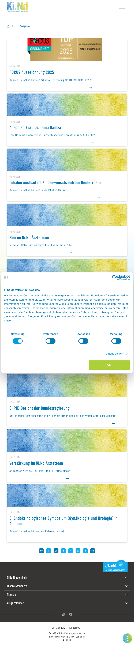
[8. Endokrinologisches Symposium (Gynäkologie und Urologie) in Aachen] (67, 495)
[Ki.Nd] (17, 7)
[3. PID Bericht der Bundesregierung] (67, 385)
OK (109, 364)
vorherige (41, 550)
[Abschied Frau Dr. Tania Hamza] (67, 105)
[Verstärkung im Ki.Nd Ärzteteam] (67, 440)
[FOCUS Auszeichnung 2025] (67, 49)
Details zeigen (114, 353)
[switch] (50, 341)
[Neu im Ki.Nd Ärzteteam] (67, 215)
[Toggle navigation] (123, 7)
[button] (67, 578)
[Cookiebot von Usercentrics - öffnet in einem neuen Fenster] (114, 277)
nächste (92, 550)
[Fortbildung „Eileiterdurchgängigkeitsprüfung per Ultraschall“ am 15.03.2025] (67, 270)
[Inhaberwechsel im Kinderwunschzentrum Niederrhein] (67, 160)
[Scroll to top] (6, 639)
